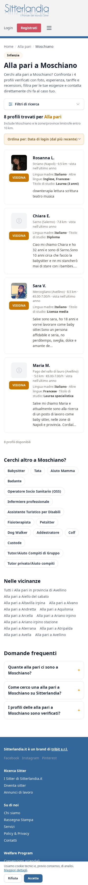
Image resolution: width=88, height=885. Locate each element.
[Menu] (49, 28)
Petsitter (47, 522)
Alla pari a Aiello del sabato (26, 596)
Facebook (11, 758)
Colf (71, 532)
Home (8, 46)
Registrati (29, 27)
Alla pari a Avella (17, 634)
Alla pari (24, 46)
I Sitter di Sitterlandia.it (23, 778)
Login (8, 27)
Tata (37, 470)
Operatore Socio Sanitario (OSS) (34, 491)
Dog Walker (17, 532)
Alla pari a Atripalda (56, 628)
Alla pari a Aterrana (20, 628)
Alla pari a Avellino (50, 634)
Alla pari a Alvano (63, 602)
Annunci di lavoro (18, 792)
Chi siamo (12, 812)
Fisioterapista (19, 522)
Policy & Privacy (16, 833)
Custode (15, 542)
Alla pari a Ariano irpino (56, 615)
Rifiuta (13, 878)
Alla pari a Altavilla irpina (24, 602)
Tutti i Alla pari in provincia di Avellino (35, 590)
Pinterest (49, 758)
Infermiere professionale (28, 501)
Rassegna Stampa (18, 819)
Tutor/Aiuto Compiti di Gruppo (34, 553)
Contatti (10, 840)
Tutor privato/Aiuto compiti (31, 563)
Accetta (33, 878)
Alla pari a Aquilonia (56, 609)
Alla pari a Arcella (18, 615)
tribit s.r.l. (59, 749)
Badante (15, 481)
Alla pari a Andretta (20, 609)
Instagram (30, 758)
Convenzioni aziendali (22, 861)
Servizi (9, 826)
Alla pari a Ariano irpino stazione (31, 622)
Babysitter (16, 470)
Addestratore (48, 532)
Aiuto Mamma (63, 470)
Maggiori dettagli (15, 870)
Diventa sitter (15, 785)
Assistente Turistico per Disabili (34, 512)
